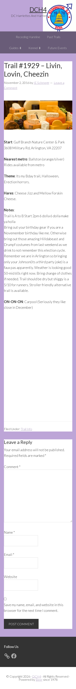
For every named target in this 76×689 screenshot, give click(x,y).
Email (9, 554)
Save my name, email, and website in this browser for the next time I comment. (33, 608)
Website (10, 576)
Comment (12, 467)
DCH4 (38, 9)
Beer (39, 679)
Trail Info (26, 429)
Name (9, 532)
